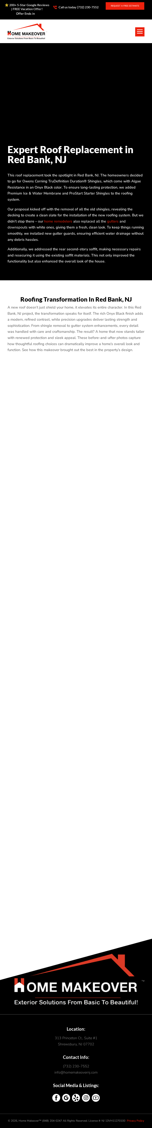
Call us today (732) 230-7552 (78, 7)
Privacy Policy (135, 1121)
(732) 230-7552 (76, 1066)
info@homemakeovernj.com (76, 1072)
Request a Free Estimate (125, 5)
